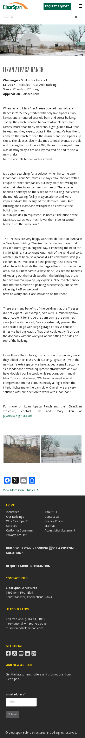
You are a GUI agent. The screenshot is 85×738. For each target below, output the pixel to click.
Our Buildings (15, 517)
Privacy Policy (54, 521)
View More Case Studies (19, 490)
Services (11, 526)
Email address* (16, 694)
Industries (12, 512)
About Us (51, 512)
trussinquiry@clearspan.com (24, 628)
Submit (12, 714)
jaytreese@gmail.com (17, 416)
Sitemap (50, 526)
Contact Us (52, 517)
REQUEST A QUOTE (57, 6)
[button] (21, 449)
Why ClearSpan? (16, 521)
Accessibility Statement (60, 530)
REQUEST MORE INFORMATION (28, 566)
